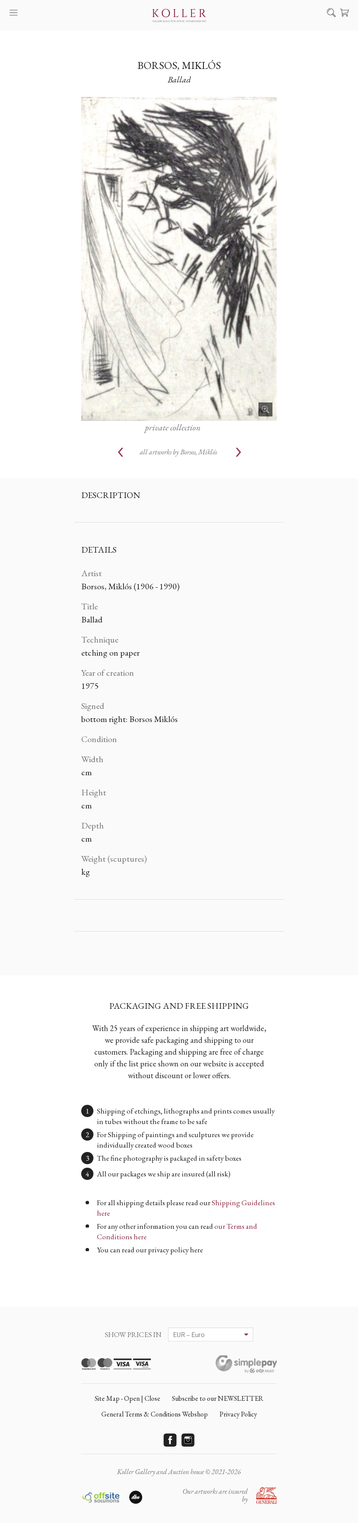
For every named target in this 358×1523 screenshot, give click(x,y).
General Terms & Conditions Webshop (154, 1414)
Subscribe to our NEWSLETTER (217, 1398)
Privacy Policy (238, 1414)
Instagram (188, 1440)
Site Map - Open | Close (127, 1398)
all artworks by (178, 452)
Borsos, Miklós (179, 65)
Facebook (170, 1440)
